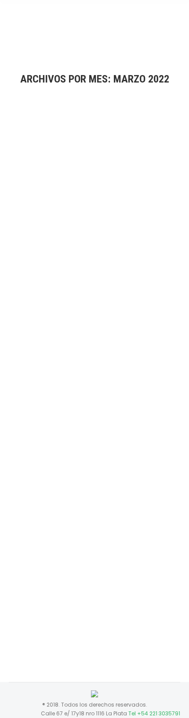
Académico (36, 573)
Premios (30, 232)
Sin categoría (61, 232)
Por (115, 232)
